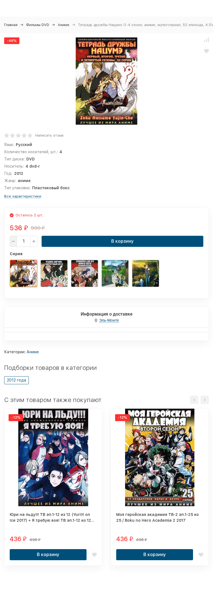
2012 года (16, 380)
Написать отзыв (49, 135)
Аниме (63, 25)
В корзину (122, 241)
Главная (10, 25)
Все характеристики (22, 196)
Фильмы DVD (37, 25)
